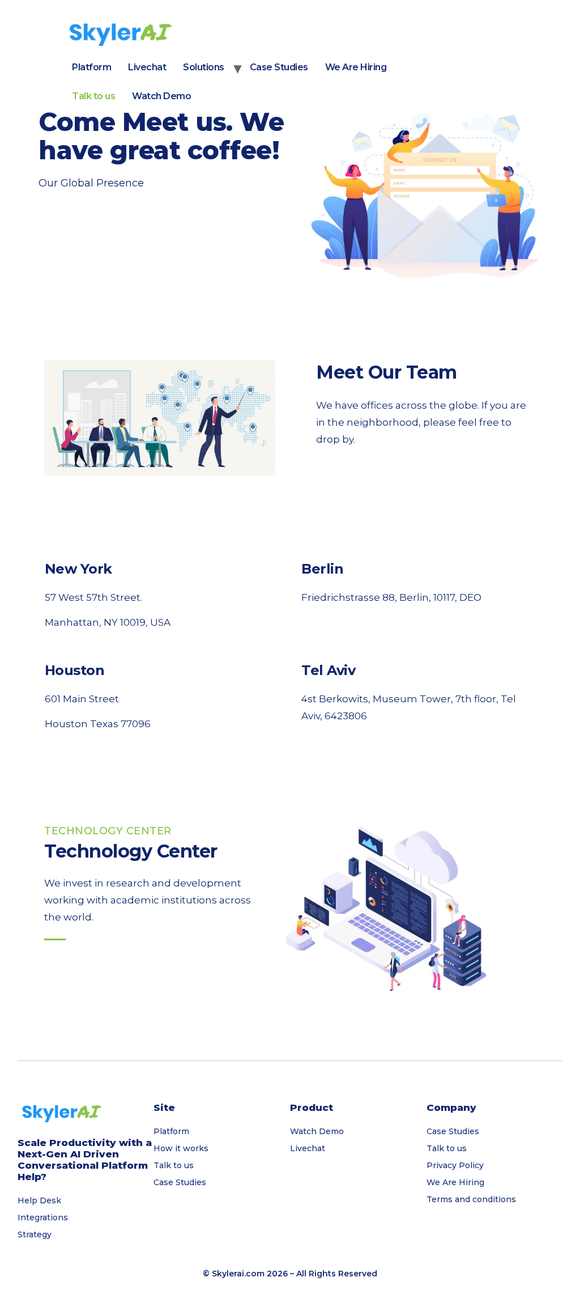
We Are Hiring (356, 67)
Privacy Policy (455, 1165)
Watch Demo (161, 96)
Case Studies (279, 67)
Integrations (43, 1217)
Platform (91, 67)
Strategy (35, 1234)
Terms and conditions (471, 1199)
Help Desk (39, 1200)
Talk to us (93, 96)
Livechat (147, 67)
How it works (180, 1148)
